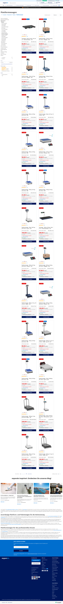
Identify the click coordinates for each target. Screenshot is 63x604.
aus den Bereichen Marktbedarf (53, 516)
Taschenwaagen (4, 23)
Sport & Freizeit (3, 54)
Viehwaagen (3, 25)
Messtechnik (3, 20)
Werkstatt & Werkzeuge (5, 19)
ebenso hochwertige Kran (57, 530)
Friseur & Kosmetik (4, 47)
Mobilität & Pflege (4, 51)
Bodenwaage (3, 38)
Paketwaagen (3, 24)
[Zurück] (20, 474)
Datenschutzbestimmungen (32, 553)
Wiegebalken (3, 39)
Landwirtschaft (3, 48)
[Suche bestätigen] (37, 3)
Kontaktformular (36, 560)
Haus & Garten (3, 45)
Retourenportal (36, 563)
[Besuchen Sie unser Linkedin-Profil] (45, 570)
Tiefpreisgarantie (25, 47)
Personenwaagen (4, 29)
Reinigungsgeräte (4, 49)
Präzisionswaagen (4, 37)
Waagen (2, 22)
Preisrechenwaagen (4, 26)
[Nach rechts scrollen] (61, 493)
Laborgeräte (3, 41)
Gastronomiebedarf (4, 18)
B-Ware (2, 55)
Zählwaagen (3, 36)
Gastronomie (25, 509)
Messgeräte (3, 42)
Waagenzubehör (4, 35)
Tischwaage (3, 30)
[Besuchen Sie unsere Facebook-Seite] (44, 570)
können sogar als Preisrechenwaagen (15, 524)
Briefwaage (3, 27)
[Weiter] (26, 474)
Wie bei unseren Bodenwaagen (5, 523)
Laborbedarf (3, 44)
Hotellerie (2, 53)
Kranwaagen (3, 31)
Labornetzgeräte (4, 43)
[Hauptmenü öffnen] (3, 5)
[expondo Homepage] (1, 14)
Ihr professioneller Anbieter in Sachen (12, 509)
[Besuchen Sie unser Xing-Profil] (47, 570)
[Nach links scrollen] (1, 493)
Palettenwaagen (4, 32)
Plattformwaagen (4, 33)
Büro (1, 50)
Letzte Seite (30, 473)
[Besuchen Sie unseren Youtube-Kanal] (42, 570)
